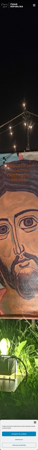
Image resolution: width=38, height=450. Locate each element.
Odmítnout (19, 439)
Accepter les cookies (19, 434)
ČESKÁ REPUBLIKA (16, 5)
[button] (35, 422)
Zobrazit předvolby (19, 445)
